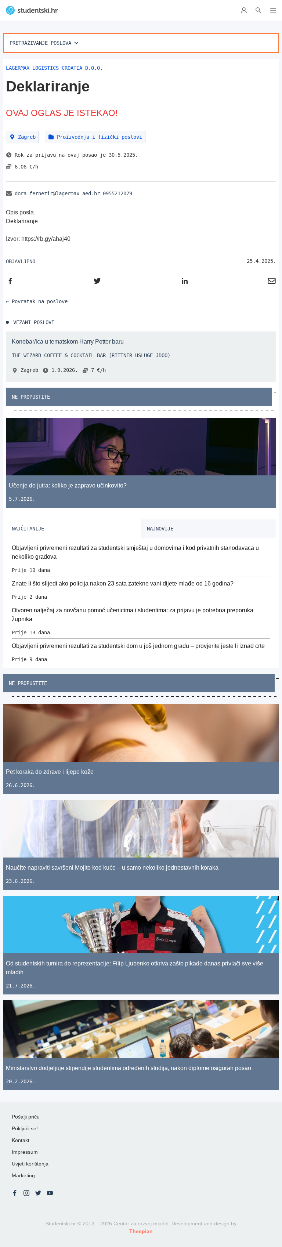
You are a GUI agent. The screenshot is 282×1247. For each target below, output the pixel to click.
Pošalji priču (26, 1117)
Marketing (23, 1175)
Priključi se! (25, 1128)
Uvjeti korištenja (30, 1164)
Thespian (141, 1231)
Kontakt (20, 1140)
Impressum (25, 1152)
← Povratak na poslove (37, 301)
